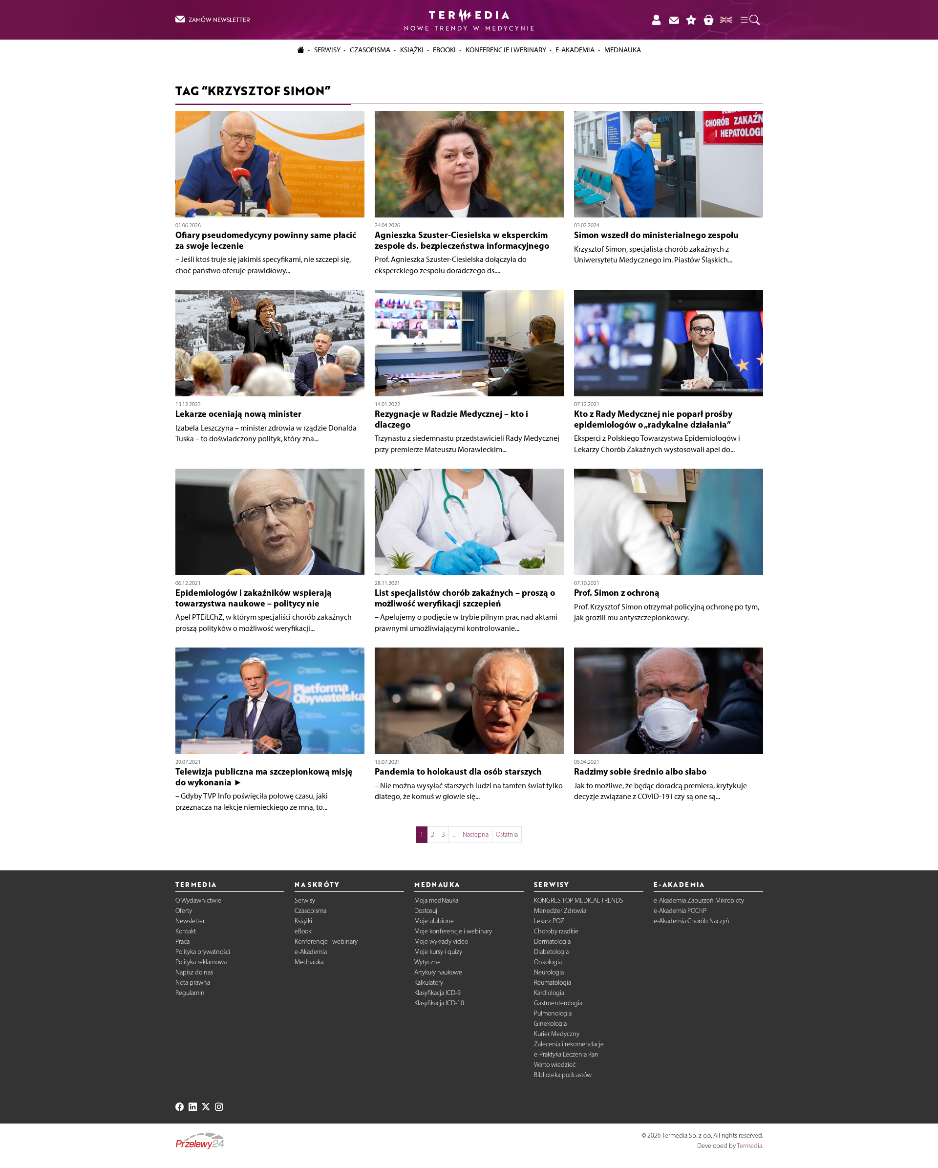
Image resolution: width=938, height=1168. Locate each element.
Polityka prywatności (202, 952)
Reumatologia (552, 982)
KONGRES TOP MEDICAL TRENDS (578, 900)
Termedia (749, 1146)
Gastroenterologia (558, 1003)
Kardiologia (549, 993)
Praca (182, 941)
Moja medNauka (436, 900)
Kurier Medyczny (556, 1034)
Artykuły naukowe (438, 972)
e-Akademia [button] (575, 49)
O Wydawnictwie (198, 900)
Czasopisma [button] (370, 49)
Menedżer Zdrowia (560, 911)
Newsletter (190, 921)
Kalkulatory (428, 982)
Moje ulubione (434, 921)
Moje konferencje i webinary (453, 931)
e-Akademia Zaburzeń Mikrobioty (699, 900)
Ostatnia (507, 834)
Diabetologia (551, 952)
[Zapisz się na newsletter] (674, 19)
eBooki (444, 49)
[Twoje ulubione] (691, 19)
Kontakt (185, 931)
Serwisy (305, 900)
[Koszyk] (708, 19)
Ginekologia (550, 1023)
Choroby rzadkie (556, 931)
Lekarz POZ (549, 921)
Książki (412, 49)
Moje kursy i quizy (438, 952)
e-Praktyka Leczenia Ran (566, 1054)
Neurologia (549, 972)
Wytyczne (427, 962)
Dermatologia (552, 941)
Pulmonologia (553, 1013)
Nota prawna (192, 982)
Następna (476, 834)
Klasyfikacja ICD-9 (437, 993)
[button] (749, 20)
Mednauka (309, 962)
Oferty (183, 911)
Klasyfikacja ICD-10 (439, 1003)
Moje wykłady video (441, 941)
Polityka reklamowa (201, 962)
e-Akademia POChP (680, 911)
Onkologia (548, 962)
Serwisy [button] (327, 49)
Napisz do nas (194, 972)
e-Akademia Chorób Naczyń (691, 921)
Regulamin (190, 993)
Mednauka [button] (622, 49)
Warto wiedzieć (555, 1064)
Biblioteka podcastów (563, 1075)
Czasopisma (310, 911)
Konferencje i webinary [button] (506, 49)
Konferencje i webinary (326, 941)
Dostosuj (425, 911)
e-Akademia (311, 952)
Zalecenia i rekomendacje (569, 1044)
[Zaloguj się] (656, 19)
